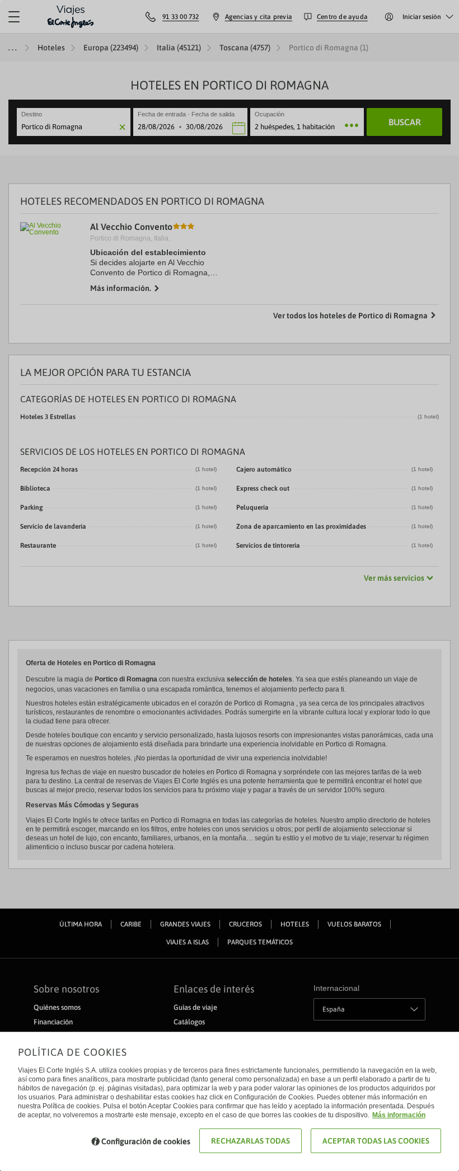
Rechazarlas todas (250, 1140)
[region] (229, 585)
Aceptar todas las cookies (375, 1140)
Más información (398, 1115)
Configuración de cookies (145, 1141)
